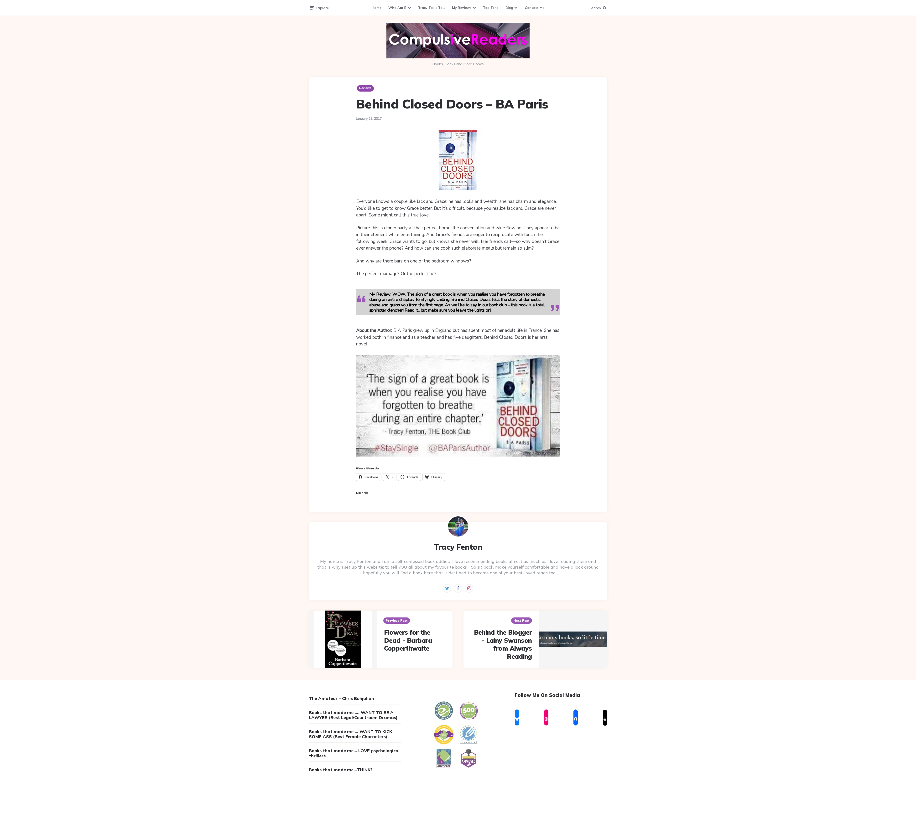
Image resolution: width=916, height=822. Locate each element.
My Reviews (461, 7)
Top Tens (490, 7)
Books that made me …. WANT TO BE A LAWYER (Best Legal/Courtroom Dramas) (353, 715)
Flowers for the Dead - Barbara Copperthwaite (408, 640)
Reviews (365, 88)
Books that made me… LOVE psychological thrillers (354, 753)
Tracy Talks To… (431, 7)
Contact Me (534, 7)
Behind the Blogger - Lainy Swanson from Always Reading (503, 644)
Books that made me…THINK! (340, 769)
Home (376, 7)
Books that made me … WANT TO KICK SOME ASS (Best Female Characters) (350, 734)
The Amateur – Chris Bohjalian (341, 698)
